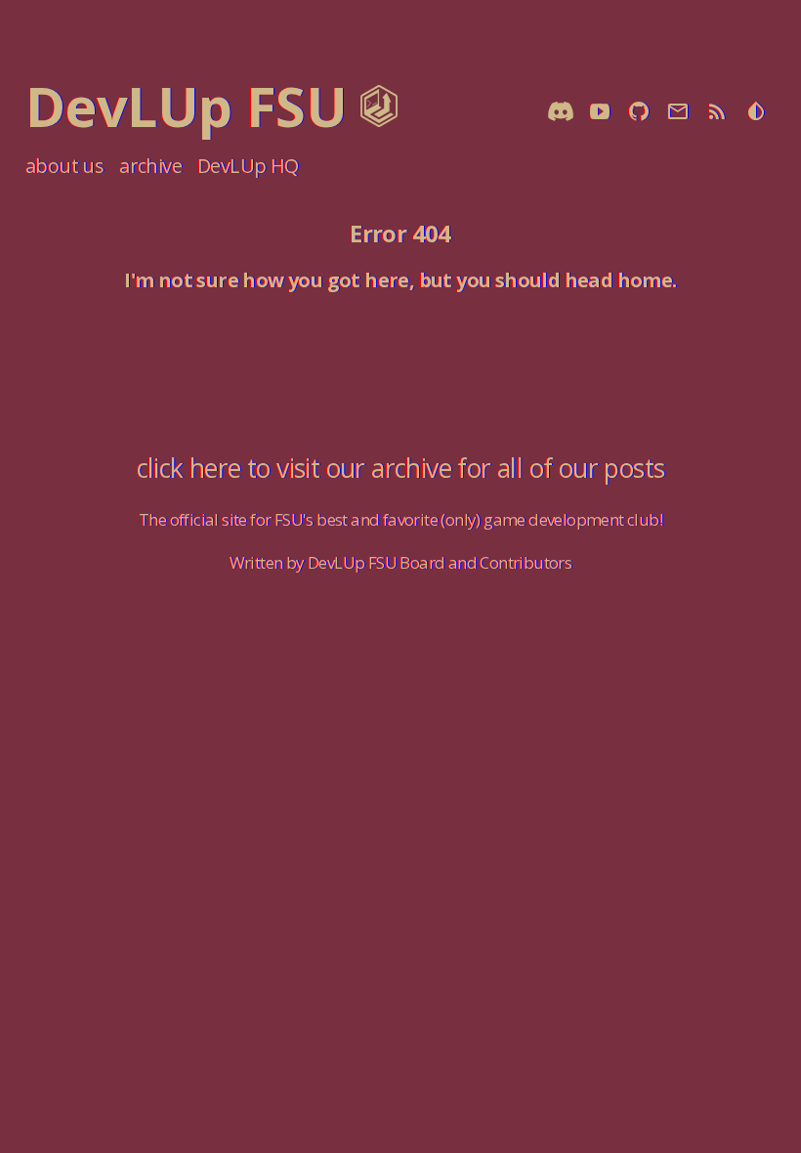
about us (64, 165)
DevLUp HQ (248, 165)
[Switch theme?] (756, 113)
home (645, 280)
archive (150, 165)
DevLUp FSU (186, 105)
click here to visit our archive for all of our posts (401, 468)
